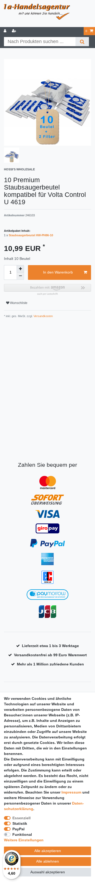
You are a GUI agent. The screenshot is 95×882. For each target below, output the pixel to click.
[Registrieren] (14, 31)
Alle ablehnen (47, 861)
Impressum (71, 792)
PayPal (18, 829)
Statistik (19, 823)
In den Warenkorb (58, 272)
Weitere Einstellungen (24, 840)
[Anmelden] (5, 31)
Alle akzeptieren (47, 851)
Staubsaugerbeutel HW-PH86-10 (31, 235)
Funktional (22, 834)
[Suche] (82, 41)
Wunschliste (18, 303)
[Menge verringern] (20, 276)
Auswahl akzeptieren (47, 872)
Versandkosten (43, 316)
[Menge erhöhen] (20, 268)
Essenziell (21, 818)
